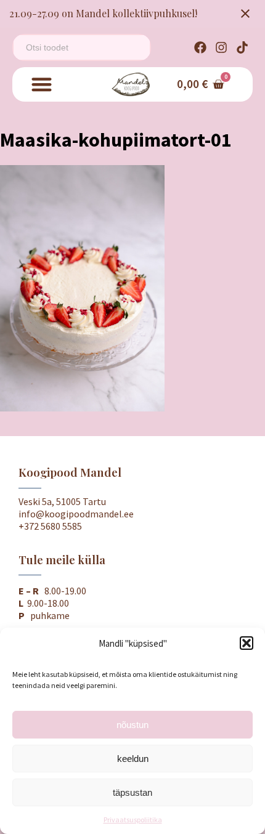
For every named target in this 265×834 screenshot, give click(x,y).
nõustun (132, 724)
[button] (246, 643)
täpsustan (132, 792)
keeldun (133, 758)
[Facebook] (200, 47)
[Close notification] (245, 13)
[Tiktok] (242, 47)
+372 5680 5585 (50, 526)
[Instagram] (221, 47)
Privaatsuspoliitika (133, 819)
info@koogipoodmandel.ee (76, 514)
